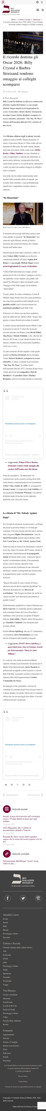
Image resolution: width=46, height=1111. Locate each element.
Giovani (6, 1038)
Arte (4, 951)
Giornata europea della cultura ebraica (17, 947)
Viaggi (5, 984)
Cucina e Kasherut (10, 994)
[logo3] (11, 10)
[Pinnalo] (29, 785)
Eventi (5, 918)
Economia (7, 955)
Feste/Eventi (7, 1002)
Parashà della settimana (12, 1020)
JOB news (7, 1053)
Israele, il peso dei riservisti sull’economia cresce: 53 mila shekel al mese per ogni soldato (21, 818)
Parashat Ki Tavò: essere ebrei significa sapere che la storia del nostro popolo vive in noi (22, 839)
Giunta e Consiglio (10, 1042)
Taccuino (6, 937)
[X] (42, 2)
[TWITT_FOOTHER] (23, 898)
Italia (5, 926)
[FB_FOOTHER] (7, 898)
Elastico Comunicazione (34, 1106)
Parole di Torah (9, 1009)
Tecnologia (7, 980)
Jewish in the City (10, 1005)
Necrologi (7, 1060)
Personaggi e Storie (10, 933)
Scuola (5, 1056)
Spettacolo (24, 91)
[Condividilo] (12, 785)
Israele (5, 922)
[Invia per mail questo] (6, 785)
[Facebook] (37, 2)
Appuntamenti (8, 1034)
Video (5, 1017)
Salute (5, 969)
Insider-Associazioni (11, 1045)
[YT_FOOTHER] (38, 898)
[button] (3, 2)
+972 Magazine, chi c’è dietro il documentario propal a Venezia (17, 828)
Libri (5, 962)
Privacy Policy (23, 1076)
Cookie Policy (23, 1081)
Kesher (5, 1024)
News (5, 1049)
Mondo (6, 930)
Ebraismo (6, 998)
